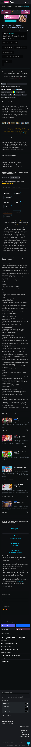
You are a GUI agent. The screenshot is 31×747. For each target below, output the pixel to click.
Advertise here (5, 11)
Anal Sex (18, 84)
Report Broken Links (22, 220)
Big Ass (3, 86)
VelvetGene (11, 33)
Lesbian (10, 94)
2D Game (9, 84)
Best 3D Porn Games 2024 (10, 649)
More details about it (21, 224)
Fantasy (18, 86)
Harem (22, 92)
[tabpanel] (15, 204)
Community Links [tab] (16, 187)
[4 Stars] (8, 30)
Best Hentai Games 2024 (9, 643)
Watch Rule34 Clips (24, 736)
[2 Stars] (4, 30)
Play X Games (24, 11)
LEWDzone (13, 743)
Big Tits (8, 86)
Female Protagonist (6, 89)
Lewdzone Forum (25, 730)
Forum (20, 629)
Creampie (13, 86)
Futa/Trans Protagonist (6, 92)
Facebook (21, 625)
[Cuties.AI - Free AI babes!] (15, 18)
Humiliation (4, 94)
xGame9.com (25, 6)
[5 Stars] (9, 30)
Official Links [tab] (6, 187)
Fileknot (17, 193)
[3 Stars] (6, 30)
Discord (6, 625)
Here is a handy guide (7, 183)
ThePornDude (16, 11)
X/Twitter (6, 629)
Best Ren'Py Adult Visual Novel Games (11, 719)
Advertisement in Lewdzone (10, 655)
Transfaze (8, 197)
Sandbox (7, 97)
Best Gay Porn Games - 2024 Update (13, 638)
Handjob (18, 92)
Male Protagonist (17, 94)
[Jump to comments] (28, 743)
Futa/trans (19, 89)
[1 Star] (3, 30)
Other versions (5, 177)
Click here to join (18, 78)
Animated (24, 84)
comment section (15, 75)
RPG (2, 97)
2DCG (14, 84)
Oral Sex (24, 94)
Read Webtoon (25, 732)
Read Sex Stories (25, 734)
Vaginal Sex (12, 97)
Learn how (23, 133)
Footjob (14, 89)
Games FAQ (5, 661)
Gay (14, 92)
